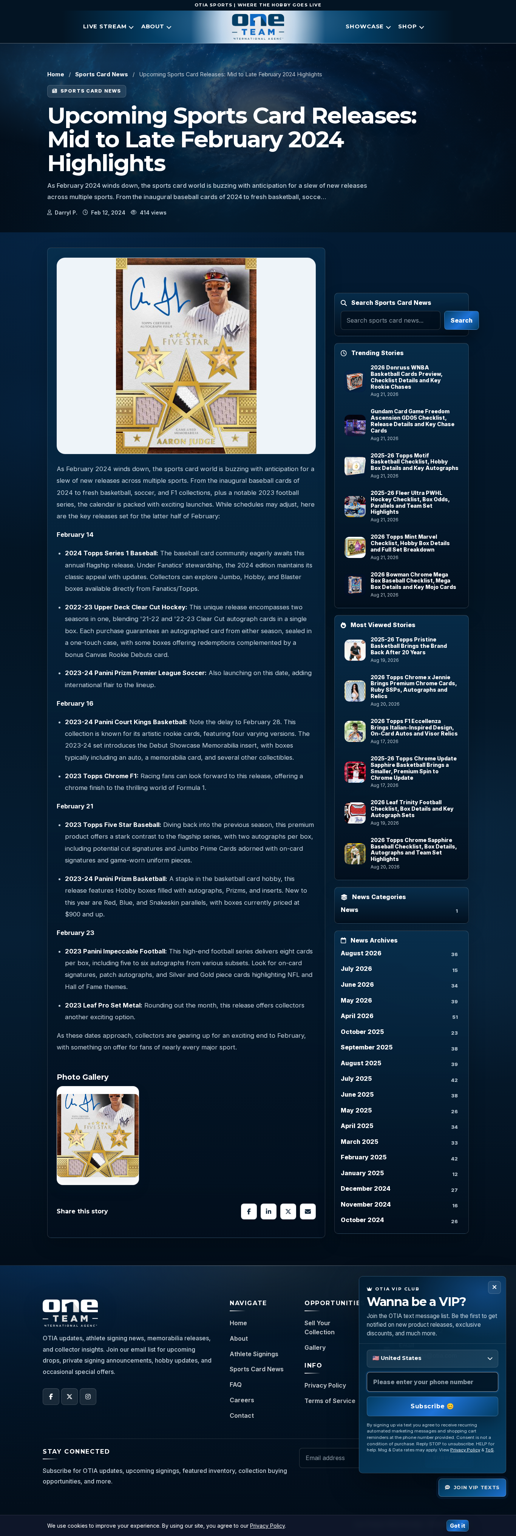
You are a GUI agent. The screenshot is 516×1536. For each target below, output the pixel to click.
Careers (242, 1400)
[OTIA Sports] (258, 27)
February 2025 (363, 1157)
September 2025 (366, 1047)
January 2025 (362, 1173)
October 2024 (362, 1220)
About (239, 1338)
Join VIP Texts (477, 1487)
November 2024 (366, 1204)
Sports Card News (101, 74)
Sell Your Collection (319, 1327)
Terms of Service (329, 1401)
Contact (242, 1415)
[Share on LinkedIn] (269, 1211)
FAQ (236, 1384)
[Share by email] (308, 1211)
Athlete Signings (254, 1354)
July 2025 (356, 1078)
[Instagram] (88, 1396)
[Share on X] (288, 1211)
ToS (489, 1450)
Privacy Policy (325, 1385)
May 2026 (356, 1000)
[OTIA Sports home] (70, 1313)
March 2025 (359, 1141)
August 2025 (361, 1063)
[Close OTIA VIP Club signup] (494, 1287)
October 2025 (362, 1031)
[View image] (98, 1135)
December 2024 (366, 1188)
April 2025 (357, 1126)
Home (55, 74)
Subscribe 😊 (432, 1406)
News (349, 909)
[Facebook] (51, 1396)
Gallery (315, 1347)
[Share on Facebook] (249, 1211)
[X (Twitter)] (69, 1396)
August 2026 (361, 953)
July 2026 (356, 968)
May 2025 (356, 1110)
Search (462, 320)
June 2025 (357, 1094)
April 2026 (357, 1016)
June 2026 (357, 984)
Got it (457, 1525)
